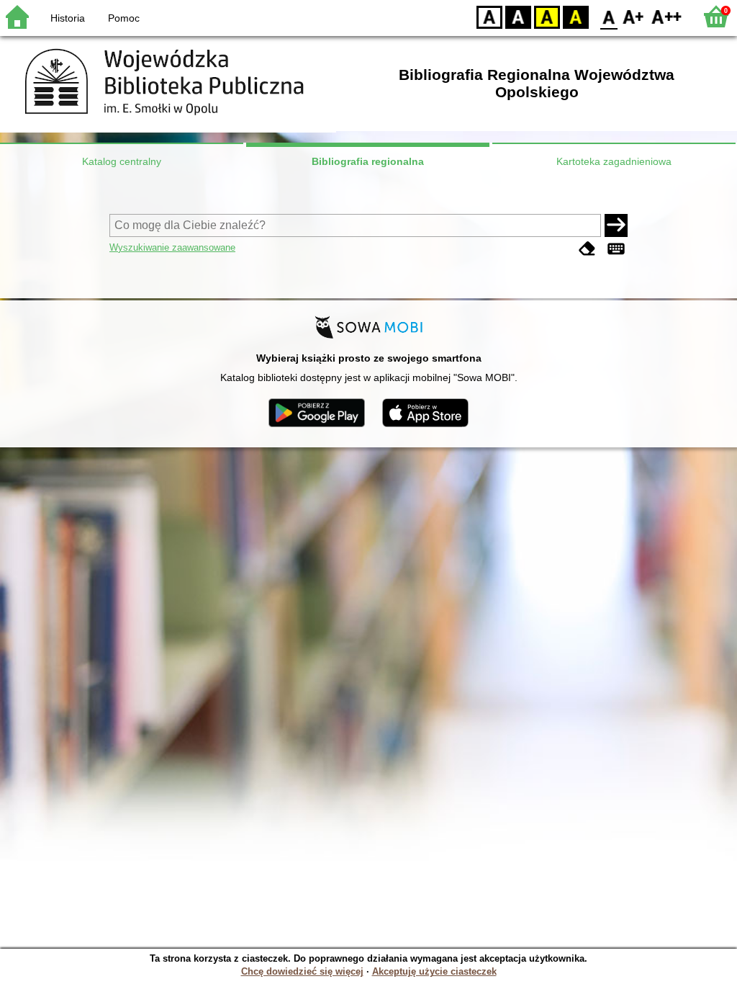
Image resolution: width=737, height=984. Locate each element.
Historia (67, 18)
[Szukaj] (616, 225)
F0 (609, 16)
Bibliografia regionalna (368, 161)
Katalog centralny (121, 161)
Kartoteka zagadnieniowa (614, 161)
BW (518, 16)
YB (547, 16)
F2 (667, 16)
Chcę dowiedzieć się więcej (302, 971)
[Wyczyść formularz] (587, 249)
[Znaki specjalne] (616, 249)
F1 (634, 16)
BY (576, 16)
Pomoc (124, 18)
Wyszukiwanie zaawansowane (172, 247)
